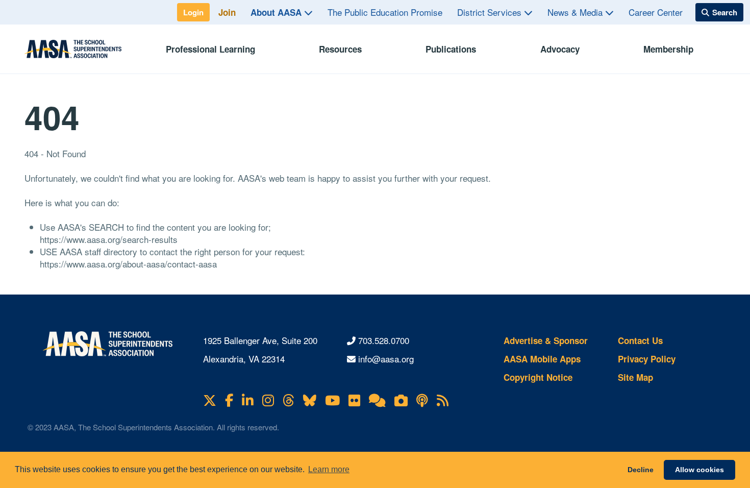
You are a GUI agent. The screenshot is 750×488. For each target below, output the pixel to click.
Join (227, 12)
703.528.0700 (383, 340)
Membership (668, 49)
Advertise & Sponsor (546, 340)
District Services (490, 12)
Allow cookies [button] (699, 470)
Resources (340, 49)
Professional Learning (210, 49)
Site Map (635, 377)
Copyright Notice (538, 377)
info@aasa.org (386, 358)
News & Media (576, 12)
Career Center (656, 12)
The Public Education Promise (385, 12)
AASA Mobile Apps (542, 359)
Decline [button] (641, 470)
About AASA (277, 12)
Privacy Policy (647, 359)
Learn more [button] (328, 469)
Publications (451, 49)
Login (193, 12)
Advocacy (560, 49)
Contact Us (640, 340)
